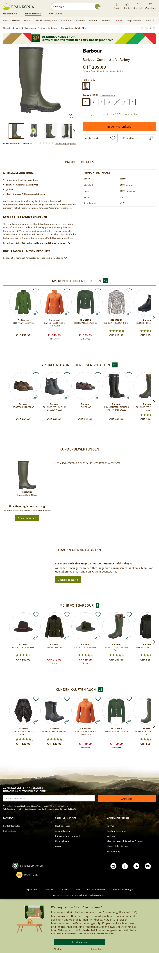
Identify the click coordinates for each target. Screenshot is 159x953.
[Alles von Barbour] (92, 50)
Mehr (148, 20)
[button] (120, 114)
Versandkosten (116, 71)
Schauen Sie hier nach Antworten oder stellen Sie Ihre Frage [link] (33, 257)
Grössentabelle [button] (107, 95)
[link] (117, 6)
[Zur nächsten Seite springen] (142, 27)
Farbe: (86, 80)
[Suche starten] (97, 6)
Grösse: (87, 95)
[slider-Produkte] (23, 302)
